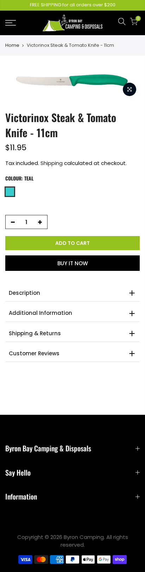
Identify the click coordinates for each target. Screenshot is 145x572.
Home (12, 45)
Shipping (51, 163)
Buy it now (72, 263)
